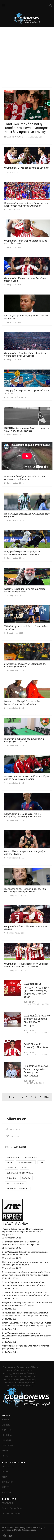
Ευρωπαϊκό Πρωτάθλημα (20, 1173)
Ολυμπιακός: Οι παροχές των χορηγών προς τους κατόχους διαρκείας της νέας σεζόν (36, 990)
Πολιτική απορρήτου (11, 1513)
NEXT (47, 1097)
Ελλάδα (26, 1178)
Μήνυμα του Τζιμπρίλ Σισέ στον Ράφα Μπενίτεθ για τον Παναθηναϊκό (23, 702)
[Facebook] (4, 1535)
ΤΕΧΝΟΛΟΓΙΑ (8, 1467)
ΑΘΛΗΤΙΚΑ (6, 1430)
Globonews (13, 1157)
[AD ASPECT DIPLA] (27, 1210)
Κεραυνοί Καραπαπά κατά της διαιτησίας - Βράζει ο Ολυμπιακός (25, 590)
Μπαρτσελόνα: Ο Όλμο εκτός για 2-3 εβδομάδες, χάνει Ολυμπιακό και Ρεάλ (23, 815)
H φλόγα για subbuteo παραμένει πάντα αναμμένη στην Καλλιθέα (24, 740)
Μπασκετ (11, 1168)
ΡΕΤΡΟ (5, 1456)
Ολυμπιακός (31, 1157)
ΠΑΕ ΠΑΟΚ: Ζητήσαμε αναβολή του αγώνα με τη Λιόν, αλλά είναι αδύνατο (26, 429)
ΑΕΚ (41, 1162)
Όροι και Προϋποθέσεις (12, 1508)
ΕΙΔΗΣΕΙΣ (6, 1425)
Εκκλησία (12, 1178)
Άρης (24, 1168)
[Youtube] (10, 1535)
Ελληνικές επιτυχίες (18, 1189)
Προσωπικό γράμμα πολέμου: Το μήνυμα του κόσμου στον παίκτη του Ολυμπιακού (26, 204)
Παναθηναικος (26, 1162)
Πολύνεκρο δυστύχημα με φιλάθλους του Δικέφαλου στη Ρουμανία (24, 477)
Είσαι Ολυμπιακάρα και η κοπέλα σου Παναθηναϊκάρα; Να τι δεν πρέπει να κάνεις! (26, 128)
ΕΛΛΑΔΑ (6, 1472)
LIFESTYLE (6, 1440)
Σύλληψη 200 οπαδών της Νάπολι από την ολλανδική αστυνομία (25, 665)
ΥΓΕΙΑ (4, 1477)
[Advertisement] (27, 55)
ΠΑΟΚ (9, 1162)
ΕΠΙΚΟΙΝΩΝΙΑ (7, 1503)
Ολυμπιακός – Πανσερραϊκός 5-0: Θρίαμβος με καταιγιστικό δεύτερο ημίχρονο (26, 965)
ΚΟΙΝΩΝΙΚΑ (7, 1435)
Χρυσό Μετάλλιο (16, 1183)
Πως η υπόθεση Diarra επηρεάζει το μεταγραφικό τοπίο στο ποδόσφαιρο (22, 552)
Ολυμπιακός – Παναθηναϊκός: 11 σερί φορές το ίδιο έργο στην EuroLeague (26, 354)
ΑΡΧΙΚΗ (5, 1420)
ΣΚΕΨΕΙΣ (6, 1450)
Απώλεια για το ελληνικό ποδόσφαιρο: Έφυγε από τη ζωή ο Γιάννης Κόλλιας (26, 777)
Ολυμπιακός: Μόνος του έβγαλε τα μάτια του (27, 168)
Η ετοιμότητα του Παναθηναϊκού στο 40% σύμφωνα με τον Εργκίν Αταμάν (25, 890)
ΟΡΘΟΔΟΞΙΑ (7, 1445)
